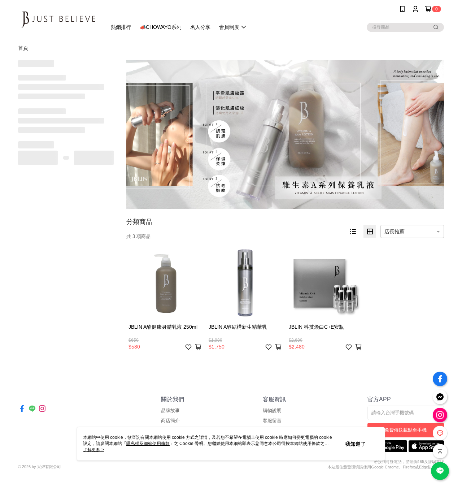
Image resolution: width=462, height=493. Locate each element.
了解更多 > (93, 449)
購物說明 (272, 410)
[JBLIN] (58, 19)
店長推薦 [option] (394, 231)
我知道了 (355, 444)
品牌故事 (170, 410)
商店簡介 (170, 420)
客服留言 (272, 420)
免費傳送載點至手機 (405, 430)
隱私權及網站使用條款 (148, 443)
